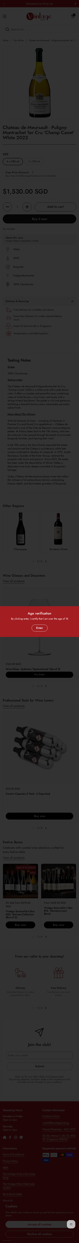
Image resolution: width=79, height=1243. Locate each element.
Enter (39, 628)
